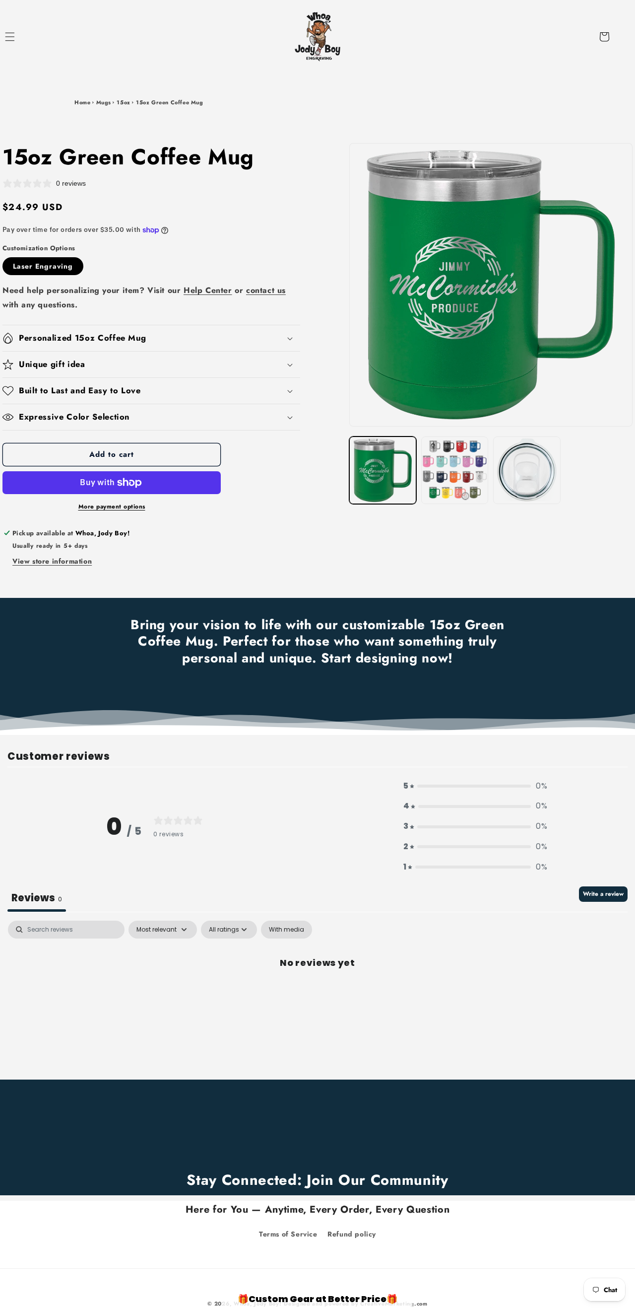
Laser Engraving (43, 266)
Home (82, 102)
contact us (266, 290)
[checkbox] (286, 930)
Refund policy (351, 1234)
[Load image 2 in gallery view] (454, 470)
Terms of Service (288, 1234)
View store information (52, 561)
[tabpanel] (317, 996)
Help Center (208, 290)
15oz (123, 102)
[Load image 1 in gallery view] (382, 470)
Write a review (603, 893)
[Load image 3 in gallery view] (526, 470)
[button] (21, 37)
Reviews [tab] (36, 898)
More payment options (111, 506)
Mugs (103, 102)
